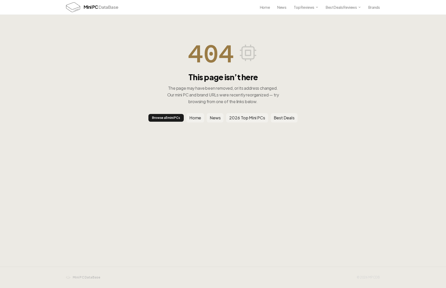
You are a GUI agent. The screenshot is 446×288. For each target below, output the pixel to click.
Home (265, 7)
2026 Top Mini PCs (247, 117)
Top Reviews (304, 7)
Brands (374, 7)
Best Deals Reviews (341, 7)
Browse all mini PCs (166, 118)
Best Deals (284, 117)
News (281, 7)
